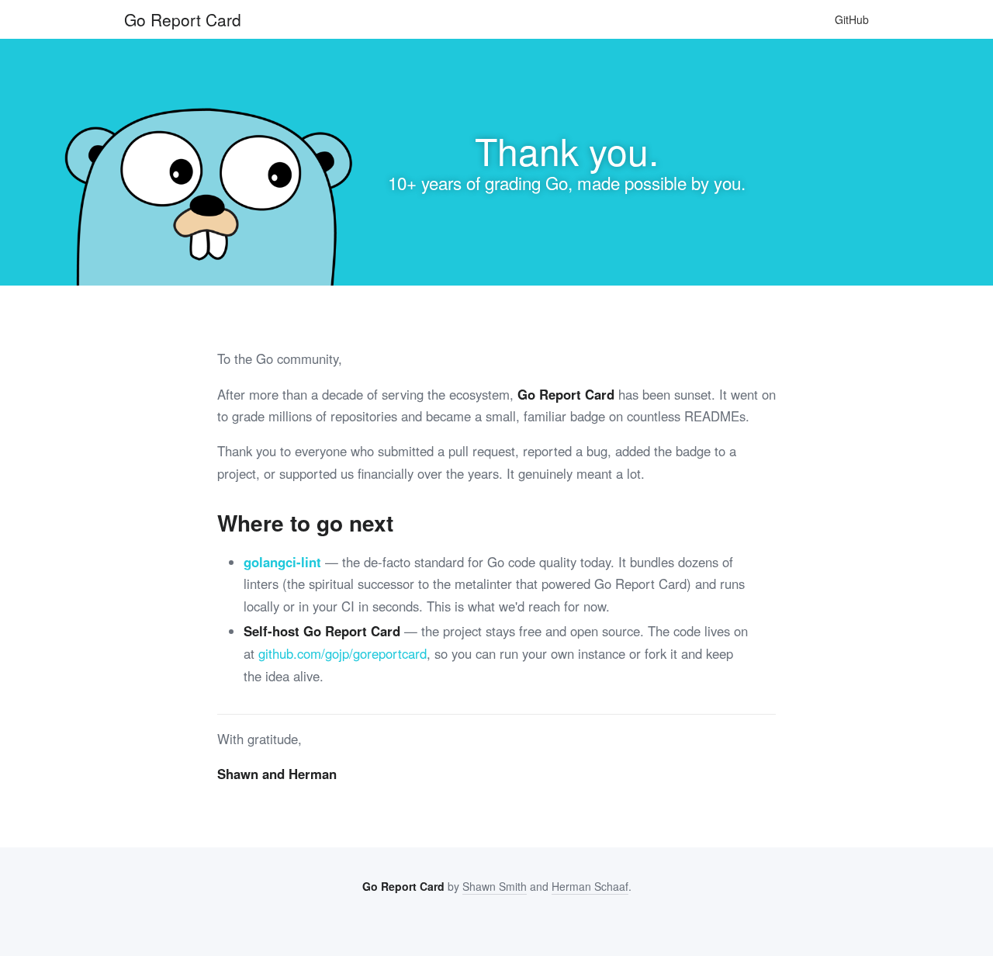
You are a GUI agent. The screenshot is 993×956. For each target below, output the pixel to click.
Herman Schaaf (590, 886)
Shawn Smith (494, 886)
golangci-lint (282, 561)
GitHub (852, 19)
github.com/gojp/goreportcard (342, 653)
